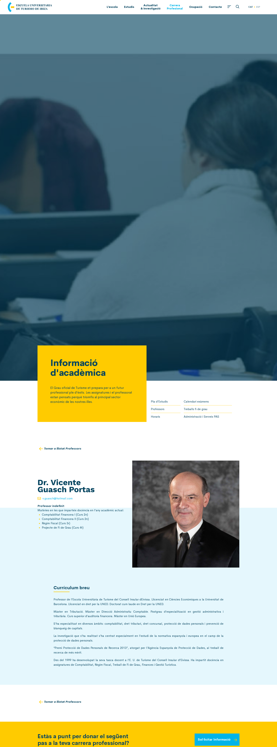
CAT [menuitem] (250, 6)
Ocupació (195, 7)
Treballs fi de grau (195, 409)
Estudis (129, 7)
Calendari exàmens (196, 401)
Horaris (155, 416)
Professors (157, 409)
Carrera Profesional (175, 7)
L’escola (112, 7)
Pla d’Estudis (159, 401)
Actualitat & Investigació (150, 7)
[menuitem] (251, 7)
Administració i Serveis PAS (201, 416)
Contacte (215, 7)
